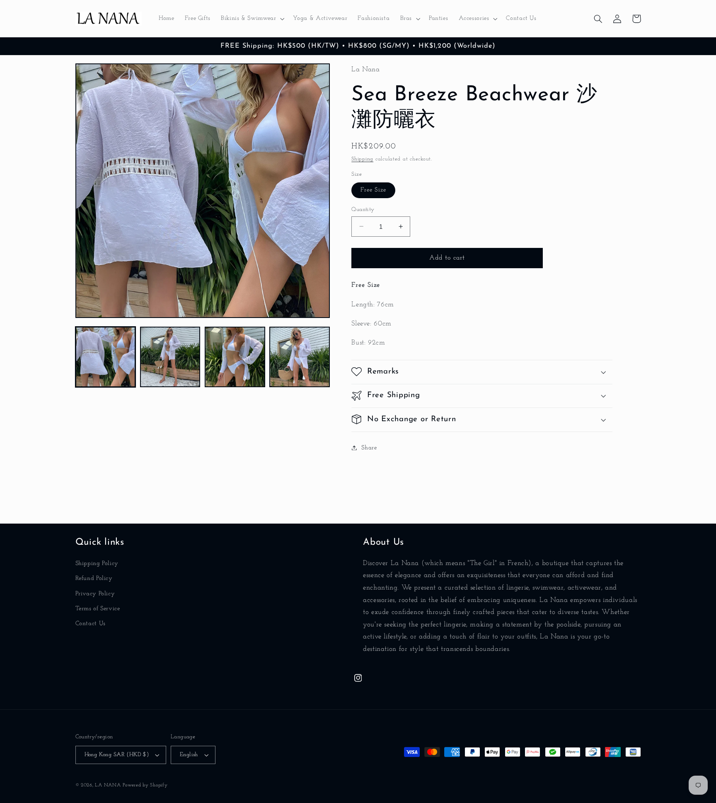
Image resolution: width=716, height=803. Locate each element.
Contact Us (90, 624)
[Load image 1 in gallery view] (105, 357)
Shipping (362, 158)
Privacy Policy (95, 594)
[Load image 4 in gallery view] (299, 357)
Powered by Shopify (145, 785)
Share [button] (369, 447)
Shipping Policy (97, 563)
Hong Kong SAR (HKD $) (117, 754)
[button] (252, 19)
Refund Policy (94, 578)
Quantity (362, 209)
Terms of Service (97, 609)
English (189, 754)
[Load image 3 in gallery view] (235, 357)
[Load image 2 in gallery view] (170, 357)
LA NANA (108, 785)
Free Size (373, 190)
